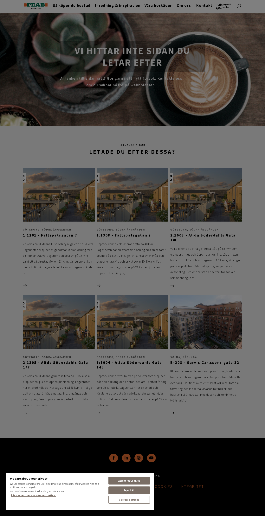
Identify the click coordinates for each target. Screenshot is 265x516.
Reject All (129, 490)
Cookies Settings (129, 499)
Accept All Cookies (129, 480)
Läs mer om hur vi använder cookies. (33, 495)
